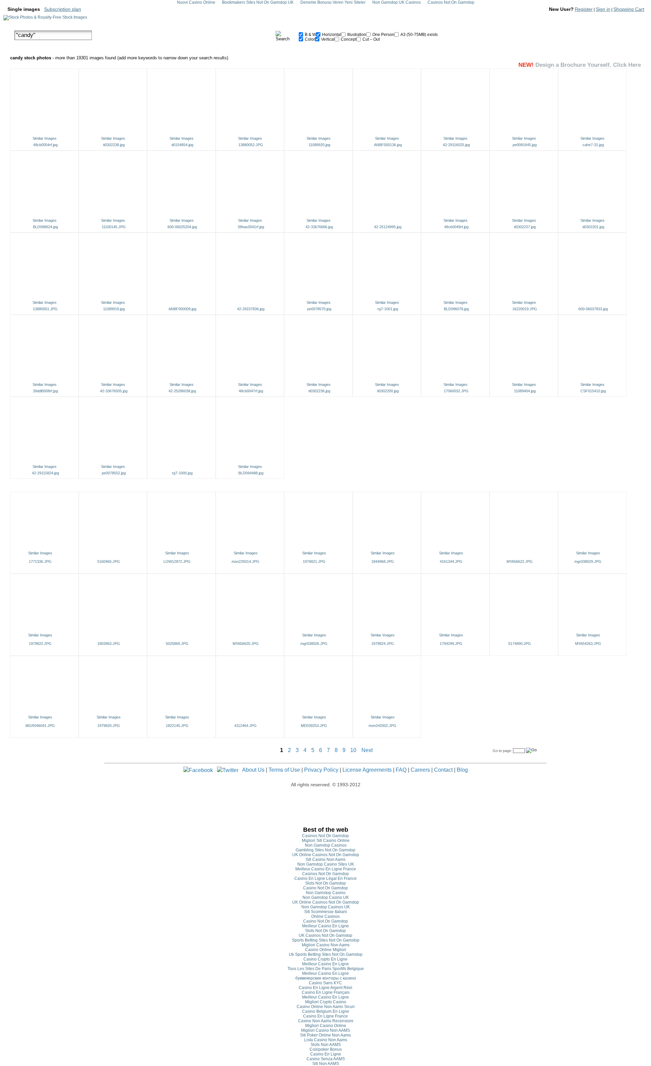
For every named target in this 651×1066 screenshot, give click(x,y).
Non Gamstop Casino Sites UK (325, 864)
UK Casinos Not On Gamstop (325, 935)
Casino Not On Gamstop (325, 888)
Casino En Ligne (325, 1054)
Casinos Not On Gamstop (325, 835)
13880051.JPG (45, 309)
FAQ (401, 770)
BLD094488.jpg (250, 473)
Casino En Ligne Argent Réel (325, 987)
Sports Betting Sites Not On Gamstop (325, 940)
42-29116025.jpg (456, 145)
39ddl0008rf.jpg (45, 391)
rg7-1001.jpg (387, 309)
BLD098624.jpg (45, 227)
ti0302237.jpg (525, 227)
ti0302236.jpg (319, 391)
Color (309, 39)
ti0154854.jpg (182, 145)
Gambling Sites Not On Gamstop (325, 850)
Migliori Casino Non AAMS (325, 1030)
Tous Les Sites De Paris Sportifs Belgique (326, 968)
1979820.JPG (108, 726)
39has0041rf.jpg (251, 227)
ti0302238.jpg (114, 145)
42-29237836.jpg (250, 309)
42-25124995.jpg (387, 227)
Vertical (327, 39)
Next (367, 750)
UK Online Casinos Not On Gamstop (325, 854)
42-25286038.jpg (182, 391)
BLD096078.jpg (456, 309)
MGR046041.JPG (40, 726)
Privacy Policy (321, 770)
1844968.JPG (382, 561)
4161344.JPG (451, 561)
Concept (348, 39)
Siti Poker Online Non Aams (325, 1035)
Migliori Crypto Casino (325, 1002)
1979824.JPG (382, 643)
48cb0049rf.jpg (456, 227)
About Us (253, 770)
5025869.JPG (177, 643)
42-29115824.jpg (45, 473)
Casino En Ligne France (325, 1016)
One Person (382, 34)
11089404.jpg (525, 391)
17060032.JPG (456, 391)
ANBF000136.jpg (388, 145)
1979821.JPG (314, 561)
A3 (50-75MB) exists (418, 34)
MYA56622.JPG (520, 561)
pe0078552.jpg (114, 473)
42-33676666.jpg (319, 227)
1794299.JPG (451, 643)
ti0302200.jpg (388, 391)
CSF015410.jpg (593, 391)
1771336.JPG (40, 561)
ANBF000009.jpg (182, 309)
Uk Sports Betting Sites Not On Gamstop (325, 954)
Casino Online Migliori (325, 949)
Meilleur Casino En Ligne (325, 926)
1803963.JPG (108, 643)
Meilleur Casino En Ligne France (325, 869)
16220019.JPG (524, 309)
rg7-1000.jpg (182, 473)
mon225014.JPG (245, 561)
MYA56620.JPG (246, 643)
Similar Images (45, 138)
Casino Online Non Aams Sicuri (326, 1006)
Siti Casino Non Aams (325, 859)
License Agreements (367, 770)
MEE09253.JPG (314, 726)
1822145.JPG (177, 726)
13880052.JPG (250, 145)
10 (353, 750)
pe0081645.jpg (525, 145)
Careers (420, 770)
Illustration (356, 34)
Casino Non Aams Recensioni (325, 1021)
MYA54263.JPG (588, 643)
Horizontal (331, 34)
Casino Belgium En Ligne (325, 1011)
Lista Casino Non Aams (325, 1040)
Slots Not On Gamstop (325, 883)
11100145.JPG (114, 227)
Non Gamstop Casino (326, 892)
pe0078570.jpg (319, 309)
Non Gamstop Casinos (326, 845)
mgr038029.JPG (587, 561)
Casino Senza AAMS (326, 1059)
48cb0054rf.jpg (45, 145)
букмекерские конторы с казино (325, 978)
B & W (310, 34)
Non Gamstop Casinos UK (325, 907)
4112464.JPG (245, 726)
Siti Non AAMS (325, 1063)
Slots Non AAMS (326, 1044)
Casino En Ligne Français (326, 992)
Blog (462, 770)
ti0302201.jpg (593, 227)
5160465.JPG (108, 561)
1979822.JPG (40, 643)
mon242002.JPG (382, 726)
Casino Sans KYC (325, 983)
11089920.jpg (319, 145)
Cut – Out (370, 39)
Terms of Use (284, 770)
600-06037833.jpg (593, 309)
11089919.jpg (114, 309)
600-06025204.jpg (182, 227)
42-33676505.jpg (113, 391)
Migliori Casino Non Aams (326, 945)
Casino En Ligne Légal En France (325, 878)
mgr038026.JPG (314, 643)
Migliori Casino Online (325, 1025)
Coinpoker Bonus (326, 1049)
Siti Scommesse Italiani (325, 911)
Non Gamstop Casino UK (325, 897)
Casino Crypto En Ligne (325, 959)
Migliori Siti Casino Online (326, 840)
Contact (443, 770)
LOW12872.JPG (177, 561)
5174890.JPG (519, 643)
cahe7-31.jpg (593, 145)
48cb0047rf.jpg (251, 391)
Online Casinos (325, 916)
